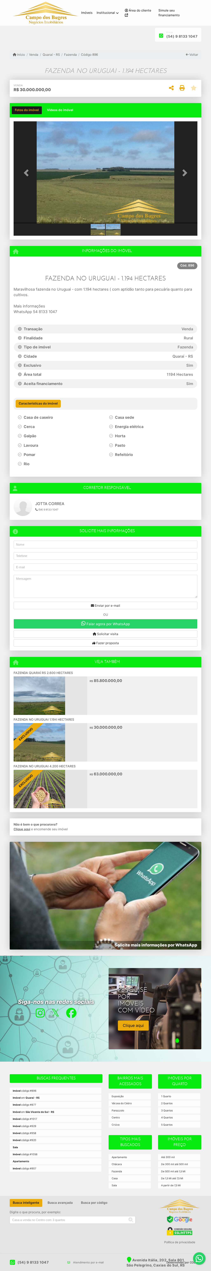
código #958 (24, 1133)
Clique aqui (22, 829)
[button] (27, 173)
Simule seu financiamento (169, 12)
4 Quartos (167, 1117)
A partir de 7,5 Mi (171, 1185)
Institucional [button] (106, 13)
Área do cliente (139, 10)
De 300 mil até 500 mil (174, 1164)
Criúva (116, 1124)
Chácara (117, 1164)
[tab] (27, 110)
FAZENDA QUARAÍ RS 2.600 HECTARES (43, 673)
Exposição (118, 1096)
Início (20, 55)
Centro (116, 1117)
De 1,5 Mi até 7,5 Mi (172, 1178)
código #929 (24, 1126)
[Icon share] (40, 1013)
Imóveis (87, 13)
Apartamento (119, 1157)
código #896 (24, 1090)
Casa (115, 1178)
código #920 (24, 1140)
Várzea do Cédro (122, 1103)
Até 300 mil (168, 1157)
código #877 (24, 1104)
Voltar (193, 55)
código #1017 (25, 1118)
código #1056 (25, 1154)
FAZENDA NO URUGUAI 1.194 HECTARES (44, 719)
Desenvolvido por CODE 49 (183, 1262)
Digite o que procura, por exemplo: (35, 1212)
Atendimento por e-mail (88, 1262)
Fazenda (70, 55)
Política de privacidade (179, 1242)
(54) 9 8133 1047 (181, 36)
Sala (114, 1185)
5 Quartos (166, 1124)
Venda (33, 55)
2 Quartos (166, 1103)
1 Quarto (166, 1096)
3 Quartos (167, 1110)
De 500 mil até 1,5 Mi (173, 1171)
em (26, 1097)
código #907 (24, 1168)
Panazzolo (118, 1110)
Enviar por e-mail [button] (107, 606)
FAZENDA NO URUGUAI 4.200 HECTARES (45, 766)
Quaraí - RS (51, 55)
